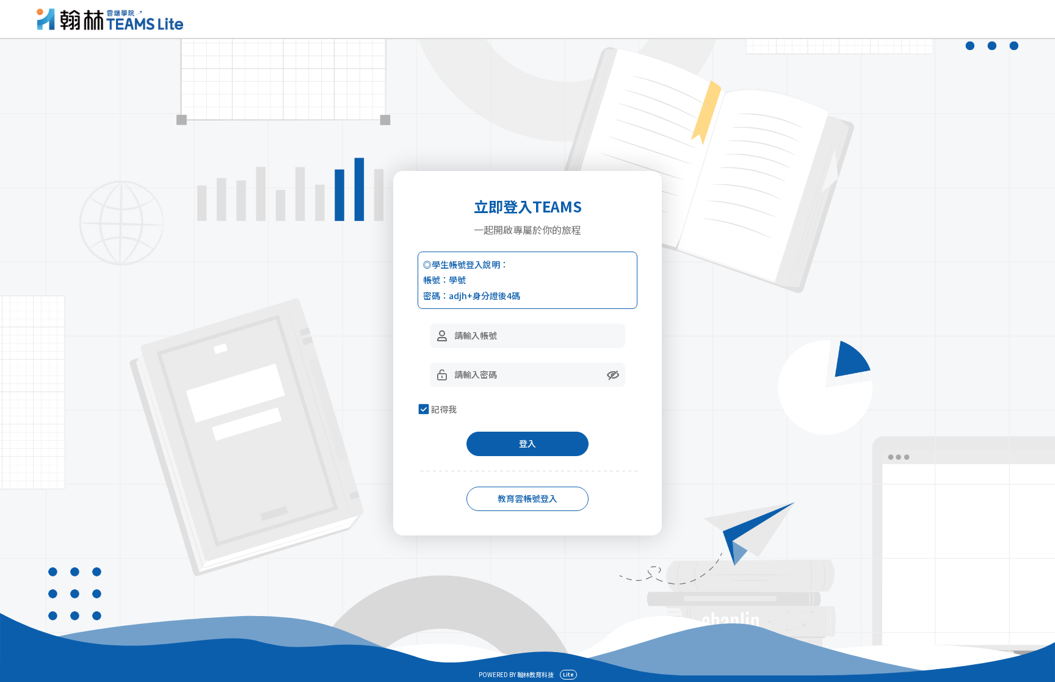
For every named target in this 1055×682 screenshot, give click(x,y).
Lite (568, 674)
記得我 (444, 409)
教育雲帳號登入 (527, 498)
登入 (527, 443)
